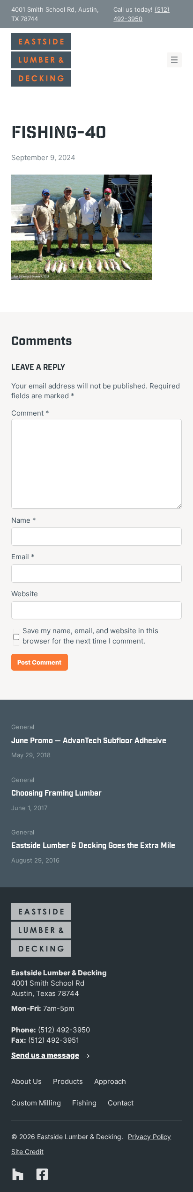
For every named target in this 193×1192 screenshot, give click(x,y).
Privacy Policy (149, 1137)
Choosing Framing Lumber (56, 793)
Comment (30, 413)
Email (23, 557)
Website (24, 594)
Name (23, 520)
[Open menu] (174, 59)
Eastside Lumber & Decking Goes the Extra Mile (93, 845)
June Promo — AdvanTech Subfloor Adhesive (88, 741)
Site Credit (27, 1151)
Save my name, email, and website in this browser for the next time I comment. (90, 636)
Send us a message (45, 1055)
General (22, 727)
